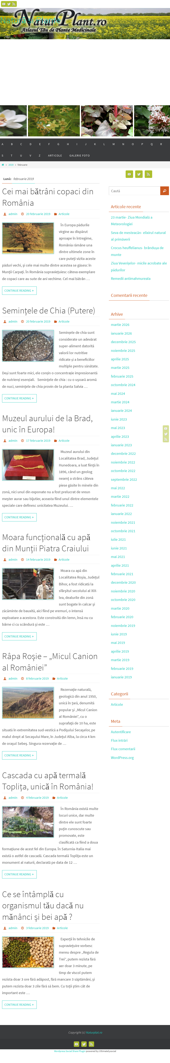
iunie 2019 (119, 634)
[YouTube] (4, 4)
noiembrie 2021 (123, 522)
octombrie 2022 (123, 470)
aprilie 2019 (120, 651)
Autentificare (121, 731)
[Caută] (164, 190)
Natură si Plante (30, 20)
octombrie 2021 (123, 530)
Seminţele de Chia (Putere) (48, 310)
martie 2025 (120, 367)
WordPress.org (122, 757)
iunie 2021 (119, 548)
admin (12, 214)
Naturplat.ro (94, 1032)
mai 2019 (118, 642)
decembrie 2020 (123, 582)
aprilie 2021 (120, 565)
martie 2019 (120, 659)
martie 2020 (120, 608)
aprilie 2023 (120, 436)
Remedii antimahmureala (131, 278)
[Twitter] (9, 4)
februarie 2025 (122, 376)
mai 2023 (118, 427)
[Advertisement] (85, 70)
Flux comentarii (123, 748)
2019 (10, 164)
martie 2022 (120, 496)
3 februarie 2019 (37, 928)
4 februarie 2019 (37, 797)
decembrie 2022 (123, 453)
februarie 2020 (122, 616)
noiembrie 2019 (123, 625)
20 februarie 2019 (38, 214)
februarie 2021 (122, 573)
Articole (64, 214)
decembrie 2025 (123, 341)
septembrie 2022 (124, 479)
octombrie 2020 (123, 599)
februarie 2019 (122, 668)
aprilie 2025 (120, 359)
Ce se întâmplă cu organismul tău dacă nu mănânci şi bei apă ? (43, 905)
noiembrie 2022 (123, 462)
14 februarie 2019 (38, 559)
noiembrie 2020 (123, 591)
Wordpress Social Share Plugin (70, 1051)
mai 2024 (118, 393)
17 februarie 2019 (38, 440)
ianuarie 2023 (121, 445)
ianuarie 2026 (121, 333)
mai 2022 (118, 488)
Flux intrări (119, 740)
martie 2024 (120, 402)
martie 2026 (120, 324)
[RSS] (14, 4)
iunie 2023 (119, 419)
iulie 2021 (118, 539)
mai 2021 (118, 556)
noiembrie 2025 (123, 350)
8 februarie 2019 (37, 678)
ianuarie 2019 (121, 677)
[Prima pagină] (3, 164)
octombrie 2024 (123, 384)
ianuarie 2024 (121, 410)
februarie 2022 (122, 505)
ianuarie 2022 (121, 513)
